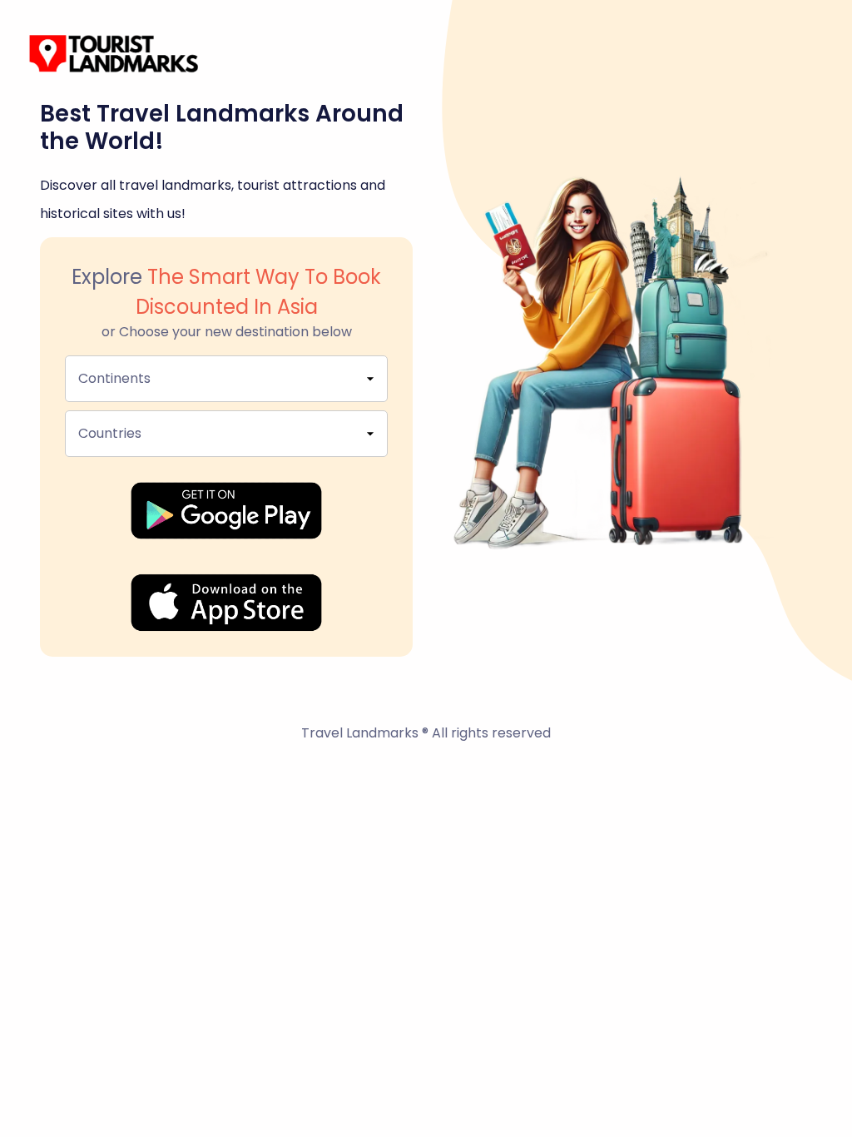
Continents (114, 378)
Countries (109, 433)
